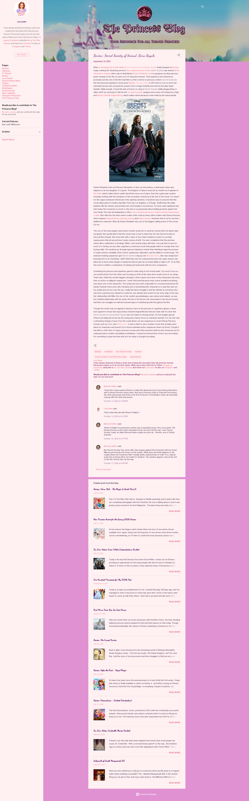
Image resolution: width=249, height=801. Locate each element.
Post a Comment (103, 469)
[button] (178, 55)
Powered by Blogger (148, 794)
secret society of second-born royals (111, 357)
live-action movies (124, 351)
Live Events (7, 78)
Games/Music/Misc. (11, 81)
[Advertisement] (196, 88)
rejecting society (127, 218)
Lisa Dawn (108, 408)
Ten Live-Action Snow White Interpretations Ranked (116, 549)
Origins (5, 83)
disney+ (98, 351)
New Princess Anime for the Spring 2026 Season (115, 519)
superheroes (135, 357)
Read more (174, 511)
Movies (5, 68)
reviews (138, 351)
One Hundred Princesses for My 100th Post (113, 579)
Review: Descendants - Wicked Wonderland (113, 700)
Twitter (96, 370)
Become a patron (148, 374)
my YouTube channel (123, 367)
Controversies (8, 90)
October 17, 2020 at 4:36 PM (116, 463)
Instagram (169, 367)
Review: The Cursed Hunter (105, 640)
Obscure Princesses (11, 95)
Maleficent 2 (122, 324)
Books (5, 76)
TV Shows (6, 73)
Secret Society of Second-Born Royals (140, 67)
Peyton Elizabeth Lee (142, 73)
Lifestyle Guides (9, 85)
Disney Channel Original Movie (109, 95)
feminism (109, 351)
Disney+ (175, 67)
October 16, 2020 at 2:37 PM (116, 438)
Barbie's (139, 83)
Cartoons (6, 71)
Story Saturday (8, 93)
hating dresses (112, 218)
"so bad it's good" (135, 92)
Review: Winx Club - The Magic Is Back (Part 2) (115, 489)
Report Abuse (8, 139)
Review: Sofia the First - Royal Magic (110, 670)
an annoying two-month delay (111, 67)
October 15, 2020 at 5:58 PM (116, 401)
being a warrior (144, 218)
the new (153, 256)
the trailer (97, 193)
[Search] (202, 7)
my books (149, 367)
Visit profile (22, 55)
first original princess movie (138, 70)
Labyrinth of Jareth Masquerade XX (109, 760)
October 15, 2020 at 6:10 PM (116, 416)
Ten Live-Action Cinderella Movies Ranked (112, 730)
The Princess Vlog (10, 98)
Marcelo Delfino (110, 386)
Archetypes (7, 88)
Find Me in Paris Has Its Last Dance (110, 609)
